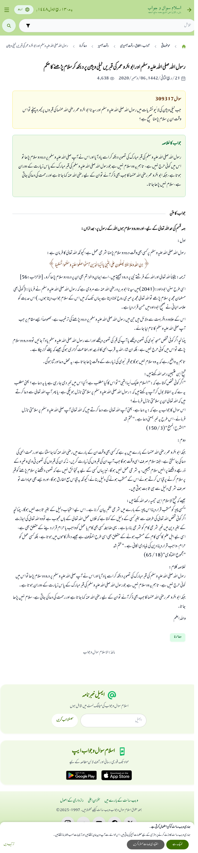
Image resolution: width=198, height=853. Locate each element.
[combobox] (111, 25)
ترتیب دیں (9, 844)
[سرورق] (184, 46)
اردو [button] (20, 9)
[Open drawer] (6, 9)
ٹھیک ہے (177, 844)
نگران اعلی (94, 800)
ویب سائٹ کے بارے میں (121, 800)
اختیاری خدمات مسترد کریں (145, 844)
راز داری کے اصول (72, 800)
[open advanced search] (27, 25)
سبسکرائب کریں (64, 720)
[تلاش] (9, 26)
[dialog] (97, 837)
